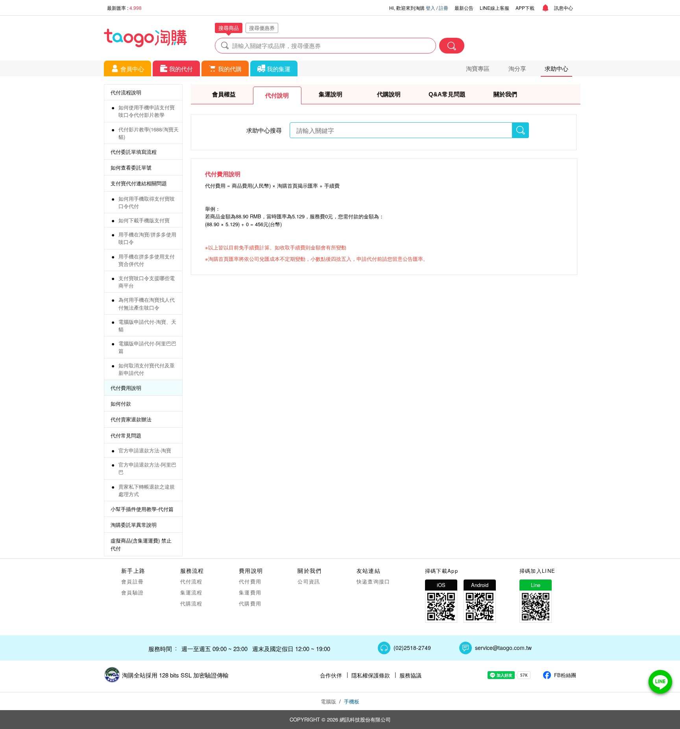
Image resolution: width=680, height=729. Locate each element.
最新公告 (464, 7)
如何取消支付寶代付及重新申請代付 (146, 369)
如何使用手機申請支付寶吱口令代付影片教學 (146, 110)
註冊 (443, 7)
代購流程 (191, 603)
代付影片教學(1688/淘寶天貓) (148, 132)
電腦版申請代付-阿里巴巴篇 (147, 347)
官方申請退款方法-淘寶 (144, 450)
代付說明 (277, 95)
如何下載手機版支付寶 (144, 220)
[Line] (660, 682)
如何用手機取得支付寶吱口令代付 (146, 202)
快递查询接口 (373, 581)
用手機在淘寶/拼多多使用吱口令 (147, 238)
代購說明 (389, 94)
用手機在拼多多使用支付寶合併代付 (146, 260)
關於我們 (505, 94)
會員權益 (224, 94)
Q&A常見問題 (447, 94)
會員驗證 (132, 592)
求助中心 (556, 68)
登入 (430, 7)
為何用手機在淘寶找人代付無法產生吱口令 (146, 303)
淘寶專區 (478, 68)
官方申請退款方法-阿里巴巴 (147, 468)
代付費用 (250, 581)
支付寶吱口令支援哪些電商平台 (146, 281)
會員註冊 (132, 581)
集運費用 (250, 592)
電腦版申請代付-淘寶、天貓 (147, 325)
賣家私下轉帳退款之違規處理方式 (146, 490)
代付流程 (191, 581)
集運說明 (330, 94)
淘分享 (517, 68)
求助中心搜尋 (264, 130)
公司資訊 (309, 581)
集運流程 (191, 592)
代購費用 (250, 603)
